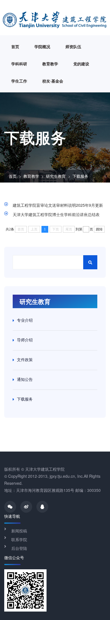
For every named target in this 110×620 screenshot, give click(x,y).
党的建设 (81, 63)
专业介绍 (25, 320)
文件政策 (25, 359)
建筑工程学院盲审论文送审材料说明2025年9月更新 (58, 205)
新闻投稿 (19, 531)
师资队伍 (73, 46)
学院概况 (42, 46)
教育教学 (50, 63)
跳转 (99, 229)
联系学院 (19, 539)
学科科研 (19, 63)
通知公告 (25, 379)
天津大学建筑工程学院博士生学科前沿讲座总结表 (56, 214)
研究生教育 (56, 176)
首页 (15, 46)
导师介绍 (25, 340)
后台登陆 (19, 548)
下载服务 (80, 176)
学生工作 (19, 81)
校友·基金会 (52, 81)
